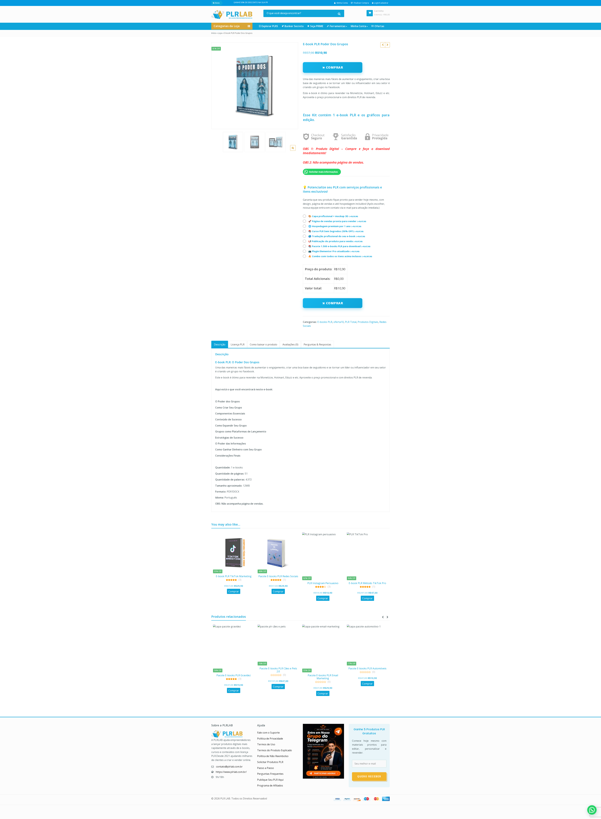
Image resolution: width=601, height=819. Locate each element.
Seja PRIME (316, 26)
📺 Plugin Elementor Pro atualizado (333, 251)
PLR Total (350, 322)
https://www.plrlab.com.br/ (231, 772)
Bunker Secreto (294, 26)
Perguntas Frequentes (270, 773)
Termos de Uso (266, 744)
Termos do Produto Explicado (274, 750)
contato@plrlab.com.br (229, 766)
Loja (220, 33)
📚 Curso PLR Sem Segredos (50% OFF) (335, 231)
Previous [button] (217, 85)
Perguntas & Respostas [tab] (317, 344)
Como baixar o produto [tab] (263, 344)
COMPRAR (334, 67)
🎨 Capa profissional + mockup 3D (333, 216)
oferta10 (339, 322)
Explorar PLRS (270, 26)
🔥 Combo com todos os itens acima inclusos (340, 256)
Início (213, 33)
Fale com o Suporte (268, 732)
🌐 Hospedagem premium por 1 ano (334, 226)
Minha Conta (359, 26)
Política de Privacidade (270, 738)
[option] (255, 86)
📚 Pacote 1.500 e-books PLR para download (339, 246)
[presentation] (382, 617)
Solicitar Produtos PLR (270, 762)
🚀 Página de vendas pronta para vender (337, 221)
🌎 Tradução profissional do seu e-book (336, 236)
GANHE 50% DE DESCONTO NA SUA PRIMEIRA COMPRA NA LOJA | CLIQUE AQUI (227, 2)
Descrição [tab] (219, 344)
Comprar (334, 303)
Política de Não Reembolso (272, 756)
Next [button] (292, 85)
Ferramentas (338, 26)
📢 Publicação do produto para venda (335, 241)
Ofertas (379, 26)
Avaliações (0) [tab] (290, 344)
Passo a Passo (265, 768)
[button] (295, 150)
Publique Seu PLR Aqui (270, 779)
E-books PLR (324, 322)
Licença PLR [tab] (237, 344)
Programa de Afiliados (270, 785)
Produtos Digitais (368, 322)
